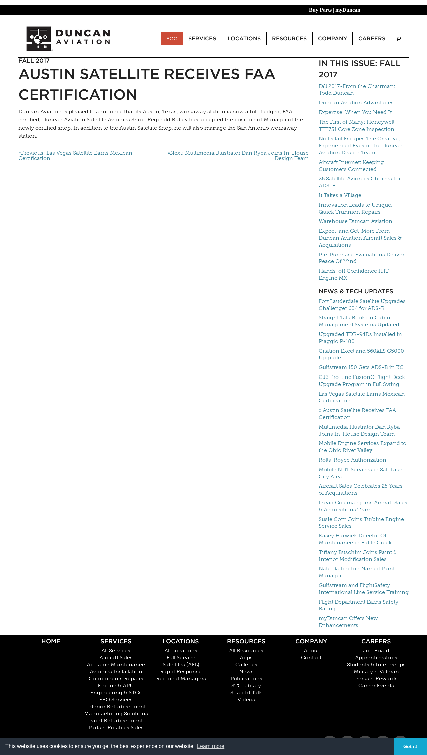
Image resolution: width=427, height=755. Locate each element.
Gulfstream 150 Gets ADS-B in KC (361, 367)
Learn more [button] (210, 746)
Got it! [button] (410, 746)
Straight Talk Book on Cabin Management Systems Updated (359, 321)
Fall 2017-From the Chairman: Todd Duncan (357, 89)
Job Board (376, 650)
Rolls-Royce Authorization (352, 460)
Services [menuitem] (202, 38)
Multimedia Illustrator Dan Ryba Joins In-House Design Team (359, 430)
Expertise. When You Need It (355, 112)
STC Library (246, 685)
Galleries (246, 664)
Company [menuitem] (332, 38)
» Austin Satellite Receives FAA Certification (357, 413)
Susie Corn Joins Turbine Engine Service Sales (361, 522)
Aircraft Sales (116, 657)
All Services (115, 650)
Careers (376, 641)
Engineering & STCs (116, 692)
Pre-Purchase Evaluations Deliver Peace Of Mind (361, 258)
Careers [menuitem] (371, 38)
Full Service (180, 657)
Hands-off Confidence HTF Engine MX (354, 274)
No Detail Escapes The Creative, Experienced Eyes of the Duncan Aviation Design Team (361, 145)
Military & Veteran (376, 671)
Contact (311, 657)
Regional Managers (181, 678)
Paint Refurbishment (116, 720)
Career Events (376, 685)
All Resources (246, 650)
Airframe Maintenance (116, 664)
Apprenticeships (376, 657)
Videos (246, 699)
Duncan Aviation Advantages (356, 102)
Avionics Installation (116, 671)
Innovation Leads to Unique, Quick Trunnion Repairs (355, 208)
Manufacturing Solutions (116, 713)
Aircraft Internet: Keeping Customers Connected (351, 165)
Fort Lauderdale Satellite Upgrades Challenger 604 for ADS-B (362, 304)
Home (50, 641)
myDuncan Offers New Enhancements (348, 621)
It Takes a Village (340, 195)
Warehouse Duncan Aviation (355, 221)
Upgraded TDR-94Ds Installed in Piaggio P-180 (360, 337)
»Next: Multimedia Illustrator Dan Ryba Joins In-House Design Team (238, 155)
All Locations (180, 650)
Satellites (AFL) (181, 664)
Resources (246, 641)
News (246, 671)
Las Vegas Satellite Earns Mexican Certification (362, 397)
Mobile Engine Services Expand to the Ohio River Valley (362, 446)
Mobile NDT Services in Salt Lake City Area (360, 473)
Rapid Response (181, 671)
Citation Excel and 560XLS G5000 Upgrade (361, 354)
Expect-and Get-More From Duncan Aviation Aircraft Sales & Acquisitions (360, 238)
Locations (181, 641)
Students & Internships (376, 664)
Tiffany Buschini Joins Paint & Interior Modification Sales (358, 555)
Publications (246, 678)
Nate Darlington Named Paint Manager (357, 572)
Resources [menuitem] (289, 38)
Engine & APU (116, 685)
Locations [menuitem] (244, 38)
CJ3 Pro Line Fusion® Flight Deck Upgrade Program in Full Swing (362, 380)
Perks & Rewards (376, 678)
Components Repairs (116, 678)
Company (311, 641)
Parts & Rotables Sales (116, 727)
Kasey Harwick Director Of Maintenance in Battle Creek (355, 539)
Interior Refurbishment (116, 706)
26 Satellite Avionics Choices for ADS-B (360, 182)
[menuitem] (398, 38)
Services (116, 641)
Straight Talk (246, 692)
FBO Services (116, 699)
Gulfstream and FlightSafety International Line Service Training (364, 588)
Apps (246, 657)
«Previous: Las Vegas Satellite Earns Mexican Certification (75, 155)
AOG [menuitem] (171, 39)
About (311, 650)
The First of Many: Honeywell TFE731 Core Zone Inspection (356, 125)
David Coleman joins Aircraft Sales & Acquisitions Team (363, 506)
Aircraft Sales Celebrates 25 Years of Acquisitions (361, 489)
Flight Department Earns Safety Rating (358, 605)
